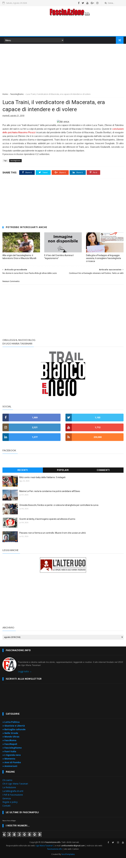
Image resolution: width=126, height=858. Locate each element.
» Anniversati (9, 766)
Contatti (6, 805)
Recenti (23, 470)
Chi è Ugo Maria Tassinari (15, 783)
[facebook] (78, 3)
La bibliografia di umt (12, 791)
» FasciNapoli (9, 744)
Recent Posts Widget (9, 821)
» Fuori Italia (9, 751)
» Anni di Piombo (11, 762)
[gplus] (92, 3)
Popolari (63, 470)
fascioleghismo (17, 94)
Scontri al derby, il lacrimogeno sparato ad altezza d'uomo (47, 519)
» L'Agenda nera (11, 754)
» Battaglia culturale (14, 729)
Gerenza (6, 798)
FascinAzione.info (53, 842)
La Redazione (9, 787)
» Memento (8, 758)
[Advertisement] (63, 27)
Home (5, 94)
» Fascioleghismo (12, 747)
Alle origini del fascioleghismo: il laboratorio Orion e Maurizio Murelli (19, 256)
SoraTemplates (68, 854)
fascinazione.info (54, 849)
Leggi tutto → (25, 671)
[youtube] (87, 3)
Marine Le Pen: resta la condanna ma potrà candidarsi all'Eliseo (49, 491)
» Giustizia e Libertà (13, 725)
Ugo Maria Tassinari (44, 845)
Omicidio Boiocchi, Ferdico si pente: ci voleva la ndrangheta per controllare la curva (58, 505)
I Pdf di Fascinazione (12, 794)
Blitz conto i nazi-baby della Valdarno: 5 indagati (42, 477)
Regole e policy (10, 801)
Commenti (103, 470)
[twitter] (83, 3)
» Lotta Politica (11, 721)
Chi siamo (7, 780)
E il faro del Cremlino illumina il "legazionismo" (58, 256)
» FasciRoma (9, 740)
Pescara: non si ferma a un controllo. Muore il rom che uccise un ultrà (52, 533)
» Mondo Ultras (10, 736)
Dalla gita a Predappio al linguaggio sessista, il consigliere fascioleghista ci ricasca (103, 258)
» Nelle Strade (10, 733)
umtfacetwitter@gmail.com (73, 845)
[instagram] (97, 3)
